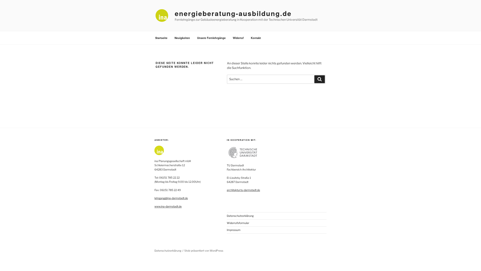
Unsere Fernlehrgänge (211, 38)
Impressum (233, 229)
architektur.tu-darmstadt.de (243, 190)
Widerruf (238, 38)
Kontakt (256, 38)
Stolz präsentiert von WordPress (203, 250)
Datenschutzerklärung (240, 215)
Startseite (161, 38)
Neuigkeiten (182, 38)
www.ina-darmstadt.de (168, 206)
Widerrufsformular (238, 223)
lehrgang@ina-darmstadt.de (171, 198)
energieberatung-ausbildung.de (233, 13)
